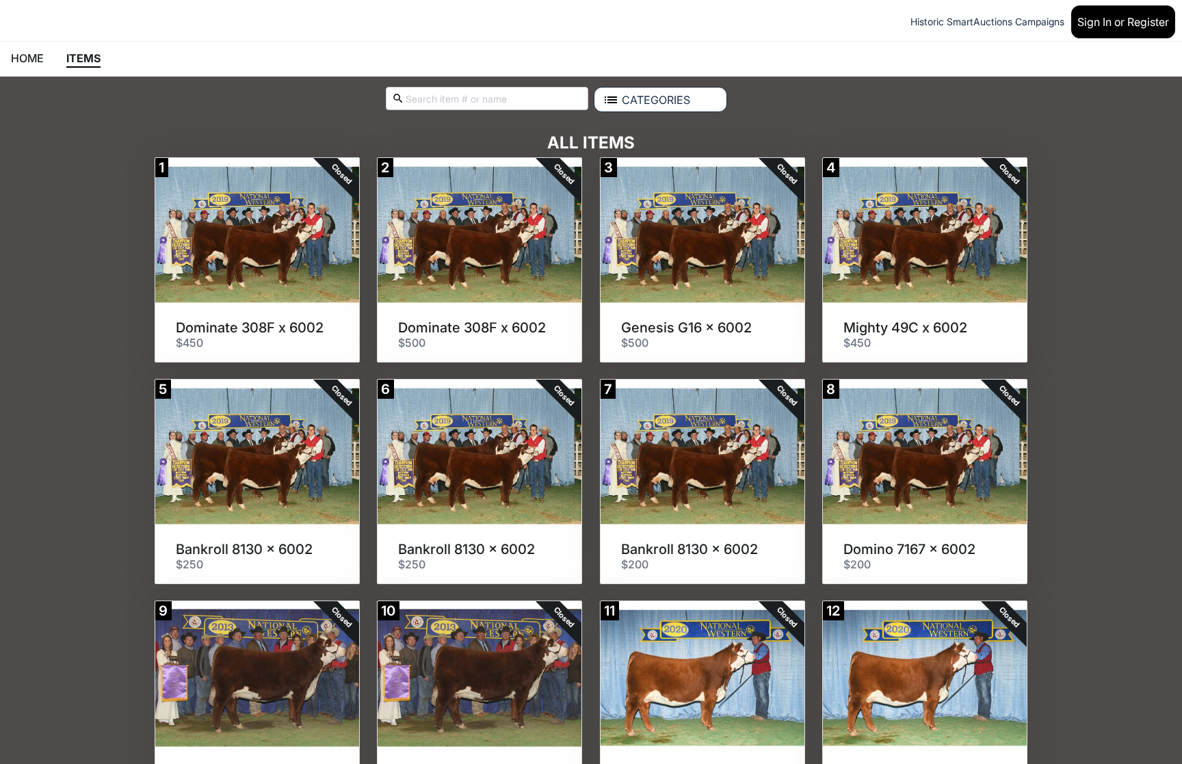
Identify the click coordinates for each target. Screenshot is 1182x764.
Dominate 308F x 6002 (250, 327)
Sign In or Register (1123, 22)
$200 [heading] (634, 564)
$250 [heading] (189, 564)
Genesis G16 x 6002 (686, 327)
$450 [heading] (189, 343)
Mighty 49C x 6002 (905, 327)
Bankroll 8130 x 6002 (244, 549)
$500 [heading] (411, 343)
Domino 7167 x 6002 (909, 549)
